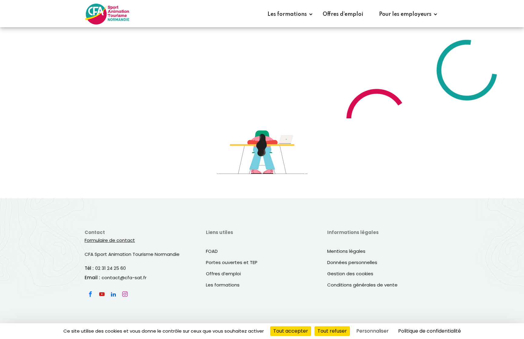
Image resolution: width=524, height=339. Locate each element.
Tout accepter (290, 330)
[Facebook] (90, 294)
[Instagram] (125, 294)
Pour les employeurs (405, 14)
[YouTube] (102, 294)
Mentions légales (346, 251)
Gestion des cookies (350, 273)
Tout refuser (332, 330)
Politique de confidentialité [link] (429, 330)
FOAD (212, 251)
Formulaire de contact (110, 240)
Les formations (287, 14)
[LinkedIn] (113, 294)
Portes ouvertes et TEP (231, 262)
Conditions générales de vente (362, 285)
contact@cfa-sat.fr (124, 277)
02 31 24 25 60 (110, 268)
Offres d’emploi (343, 14)
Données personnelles (352, 262)
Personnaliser (372, 330)
